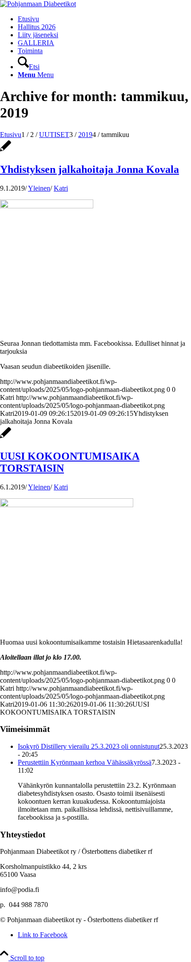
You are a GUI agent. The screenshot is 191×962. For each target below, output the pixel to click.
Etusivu (28, 19)
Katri (61, 188)
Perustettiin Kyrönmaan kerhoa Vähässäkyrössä (84, 762)
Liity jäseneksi (38, 35)
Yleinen (39, 188)
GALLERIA (36, 43)
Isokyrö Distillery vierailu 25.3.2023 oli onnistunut (88, 746)
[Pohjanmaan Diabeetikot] (38, 4)
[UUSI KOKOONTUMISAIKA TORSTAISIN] (5, 437)
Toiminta (30, 51)
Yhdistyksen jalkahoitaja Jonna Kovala (89, 169)
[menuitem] (104, 63)
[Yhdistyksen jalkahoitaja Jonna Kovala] (5, 150)
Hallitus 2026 (37, 27)
